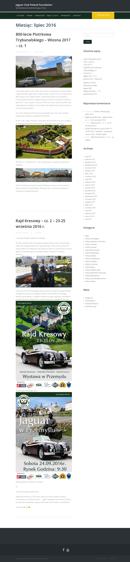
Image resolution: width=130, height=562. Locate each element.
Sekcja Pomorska (91, 264)
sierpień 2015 (90, 202)
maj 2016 (88, 179)
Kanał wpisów (90, 301)
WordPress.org (90, 306)
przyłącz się (103, 15)
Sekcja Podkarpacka (92, 258)
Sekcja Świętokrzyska (92, 270)
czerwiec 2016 (90, 176)
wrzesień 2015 (90, 199)
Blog (86, 236)
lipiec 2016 (89, 173)
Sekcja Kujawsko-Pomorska (95, 241)
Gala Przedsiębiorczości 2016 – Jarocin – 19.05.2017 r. (92, 62)
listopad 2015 (90, 193)
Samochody (40, 15)
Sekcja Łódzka (90, 281)
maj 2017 (88, 156)
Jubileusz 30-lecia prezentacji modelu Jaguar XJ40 (90, 85)
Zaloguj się (89, 298)
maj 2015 (88, 210)
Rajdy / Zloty (52, 15)
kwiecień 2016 (90, 182)
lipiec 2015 (89, 205)
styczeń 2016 (90, 188)
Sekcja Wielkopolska (92, 275)
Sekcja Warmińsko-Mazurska (95, 273)
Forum (29, 15)
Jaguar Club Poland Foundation (34, 4)
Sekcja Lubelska (91, 244)
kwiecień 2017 (90, 159)
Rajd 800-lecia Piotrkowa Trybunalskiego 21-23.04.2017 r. (92, 70)
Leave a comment (39, 52)
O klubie (20, 15)
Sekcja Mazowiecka (92, 250)
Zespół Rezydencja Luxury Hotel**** (98, 128)
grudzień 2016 (90, 162)
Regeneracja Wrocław (93, 117)
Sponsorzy (65, 15)
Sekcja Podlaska (91, 261)
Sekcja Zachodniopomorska (95, 278)
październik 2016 (91, 165)
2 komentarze (38, 233)
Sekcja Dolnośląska (92, 239)
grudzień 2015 (90, 191)
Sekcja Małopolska (92, 253)
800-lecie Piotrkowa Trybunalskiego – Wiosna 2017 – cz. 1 (43, 40)
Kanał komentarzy (91, 303)
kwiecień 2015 (90, 213)
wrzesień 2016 (90, 168)
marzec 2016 (90, 185)
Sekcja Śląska (90, 267)
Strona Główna (101, 558)
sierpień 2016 (90, 171)
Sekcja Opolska (90, 256)
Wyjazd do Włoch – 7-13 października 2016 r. (92, 92)
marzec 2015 (90, 216)
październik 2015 (91, 196)
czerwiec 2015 (90, 208)
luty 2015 (88, 219)
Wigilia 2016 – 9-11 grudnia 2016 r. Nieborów (92, 77)
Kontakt (77, 15)
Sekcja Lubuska (90, 247)
